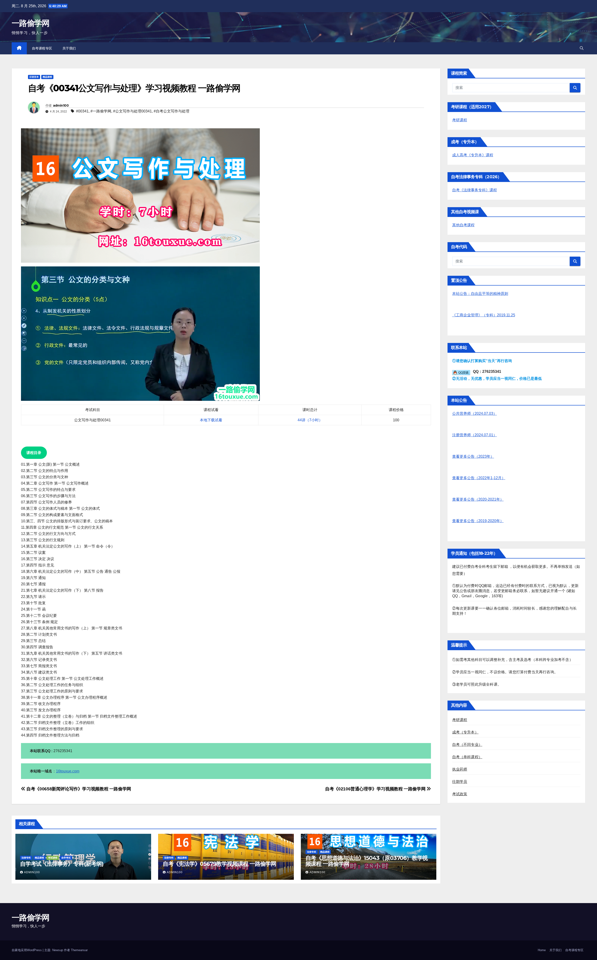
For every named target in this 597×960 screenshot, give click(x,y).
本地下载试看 (211, 420)
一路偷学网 (30, 23)
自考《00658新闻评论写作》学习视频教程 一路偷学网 (78, 788)
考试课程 (52, 857)
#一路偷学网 (100, 111)
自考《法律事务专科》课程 (474, 190)
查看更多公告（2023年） (473, 456)
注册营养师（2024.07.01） (474, 435)
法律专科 (26, 857)
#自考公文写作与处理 (171, 111)
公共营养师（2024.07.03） (474, 413)
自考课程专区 (42, 48)
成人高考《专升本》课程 (472, 155)
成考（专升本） (465, 732)
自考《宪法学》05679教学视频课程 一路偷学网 (219, 863)
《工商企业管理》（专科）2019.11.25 (483, 315)
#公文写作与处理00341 (132, 111)
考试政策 (459, 794)
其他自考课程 (463, 225)
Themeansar (79, 950)
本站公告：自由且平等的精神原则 (480, 294)
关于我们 (69, 48)
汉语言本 (34, 77)
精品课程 (47, 77)
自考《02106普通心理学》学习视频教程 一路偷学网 (376, 788)
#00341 (82, 111)
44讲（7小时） (310, 420)
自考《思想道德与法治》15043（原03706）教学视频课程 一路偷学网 (366, 861)
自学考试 (66, 857)
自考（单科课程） (467, 757)
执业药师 (459, 769)
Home (542, 950)
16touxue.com (67, 771)
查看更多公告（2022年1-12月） (478, 478)
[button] (581, 48)
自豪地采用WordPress (27, 950)
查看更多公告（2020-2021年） (478, 499)
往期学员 (459, 782)
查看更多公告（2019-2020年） (478, 521)
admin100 (61, 105)
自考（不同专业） (467, 745)
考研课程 (459, 120)
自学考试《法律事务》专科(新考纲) (62, 863)
